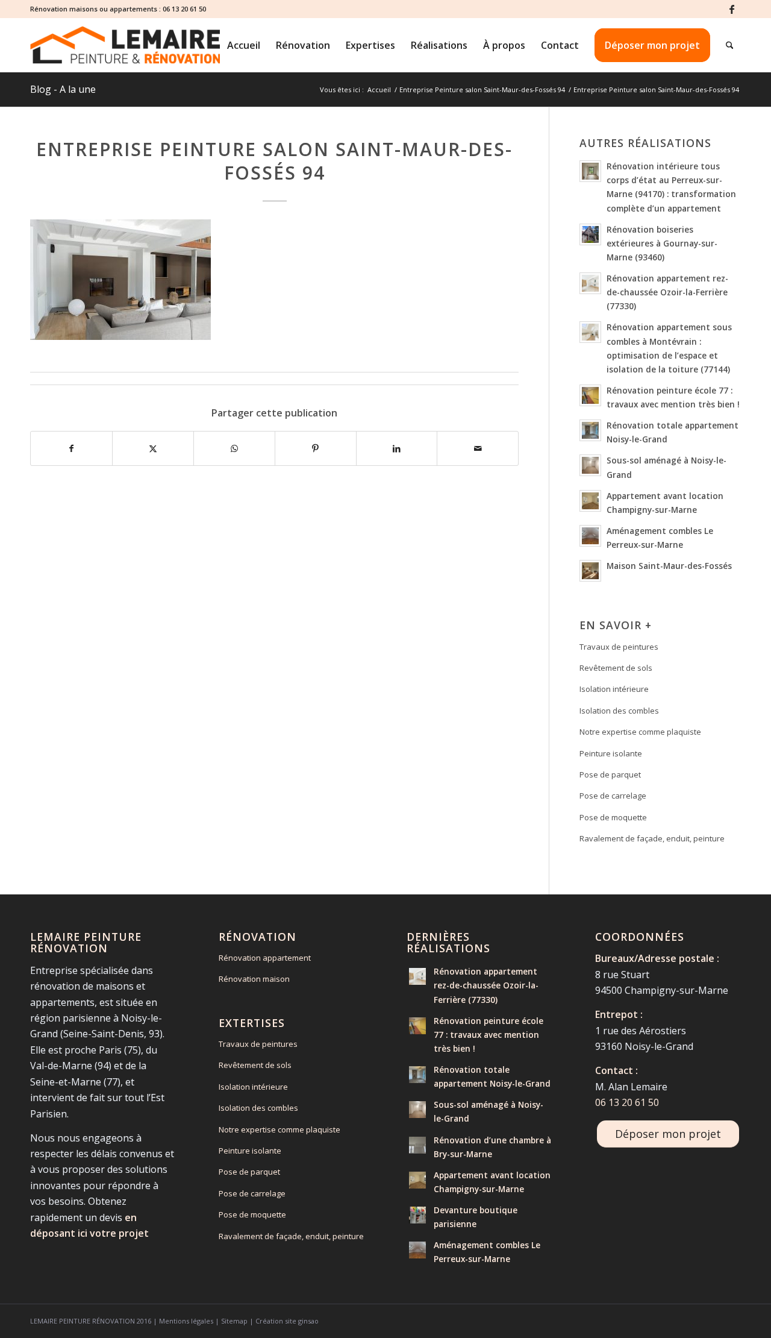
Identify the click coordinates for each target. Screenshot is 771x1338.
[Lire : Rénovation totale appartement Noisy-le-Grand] (590, 430)
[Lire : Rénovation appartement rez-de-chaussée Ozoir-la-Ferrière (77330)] (590, 283)
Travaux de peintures (618, 646)
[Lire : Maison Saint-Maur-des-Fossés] (590, 571)
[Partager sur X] (153, 448)
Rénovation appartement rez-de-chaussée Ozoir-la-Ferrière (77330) (667, 292)
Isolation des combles (619, 710)
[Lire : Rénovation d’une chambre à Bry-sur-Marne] (417, 1145)
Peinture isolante (610, 753)
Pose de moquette (613, 817)
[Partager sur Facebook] (71, 448)
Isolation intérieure (614, 688)
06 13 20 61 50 (184, 8)
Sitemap (234, 1320)
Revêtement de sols (615, 667)
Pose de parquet (610, 774)
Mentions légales (186, 1320)
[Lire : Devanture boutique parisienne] (417, 1215)
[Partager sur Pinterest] (315, 448)
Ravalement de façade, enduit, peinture (652, 838)
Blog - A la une (63, 89)
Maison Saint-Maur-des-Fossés (669, 565)
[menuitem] (243, 45)
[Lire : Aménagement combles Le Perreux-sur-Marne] (590, 536)
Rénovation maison (254, 978)
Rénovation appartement (265, 957)
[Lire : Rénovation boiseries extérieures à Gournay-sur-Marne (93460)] (590, 234)
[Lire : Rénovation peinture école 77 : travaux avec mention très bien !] (590, 395)
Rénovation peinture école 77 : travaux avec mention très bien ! (488, 1034)
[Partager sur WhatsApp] (234, 448)
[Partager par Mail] (477, 448)
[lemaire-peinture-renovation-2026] (125, 45)
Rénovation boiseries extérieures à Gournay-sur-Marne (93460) (662, 243)
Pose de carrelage (612, 795)
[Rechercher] (729, 45)
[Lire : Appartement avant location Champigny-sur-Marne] (590, 501)
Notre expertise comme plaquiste (640, 731)
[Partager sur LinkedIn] (397, 448)
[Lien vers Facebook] (732, 9)
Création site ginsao (287, 1320)
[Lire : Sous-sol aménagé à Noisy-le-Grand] (590, 465)
